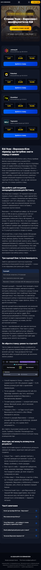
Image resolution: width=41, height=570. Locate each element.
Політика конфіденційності (28, 560)
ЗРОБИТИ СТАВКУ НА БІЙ (20, 28)
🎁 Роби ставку (35, 2)
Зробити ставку (20, 64)
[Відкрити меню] (19, 2)
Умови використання (11, 560)
